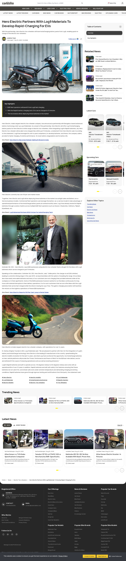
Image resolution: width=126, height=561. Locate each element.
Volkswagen (104, 514)
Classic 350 (104, 532)
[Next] (120, 147)
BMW (102, 511)
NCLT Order (5, 520)
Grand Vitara (51, 541)
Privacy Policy (63, 556)
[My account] (122, 3)
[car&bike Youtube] (3, 534)
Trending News (91, 204)
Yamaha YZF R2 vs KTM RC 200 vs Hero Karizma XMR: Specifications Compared (59, 402)
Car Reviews (59, 13)
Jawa (76, 541)
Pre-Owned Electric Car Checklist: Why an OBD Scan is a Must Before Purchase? (109, 60)
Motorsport (73, 13)
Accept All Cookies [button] (89, 556)
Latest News (8, 13)
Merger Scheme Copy (25, 518)
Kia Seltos (51, 532)
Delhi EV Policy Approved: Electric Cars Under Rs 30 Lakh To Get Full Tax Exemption (109, 89)
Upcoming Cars (112, 13)
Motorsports (91, 218)
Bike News (46, 13)
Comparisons (91, 215)
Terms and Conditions (8, 522)
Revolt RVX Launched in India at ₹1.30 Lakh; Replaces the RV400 (108, 80)
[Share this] (81, 39)
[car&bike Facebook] (12, 534)
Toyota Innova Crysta (54, 544)
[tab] (7, 425)
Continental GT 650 (107, 538)
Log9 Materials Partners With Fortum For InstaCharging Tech (31, 212)
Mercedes (104, 517)
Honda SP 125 (105, 547)
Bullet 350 (104, 550)
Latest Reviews (22, 13)
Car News (35, 13)
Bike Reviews (86, 13)
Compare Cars (52, 508)
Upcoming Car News (93, 221)
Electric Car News (92, 210)
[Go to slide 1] (98, 191)
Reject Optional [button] (102, 556)
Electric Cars (51, 499)
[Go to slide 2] (58, 408)
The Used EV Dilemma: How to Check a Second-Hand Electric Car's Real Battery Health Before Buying (109, 99)
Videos (77, 511)
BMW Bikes (78, 538)
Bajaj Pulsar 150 (105, 541)
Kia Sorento (93, 179)
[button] (115, 556)
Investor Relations (24, 520)
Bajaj (76, 547)
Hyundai (103, 499)
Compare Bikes (52, 511)
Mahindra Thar (52, 529)
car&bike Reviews (80, 502)
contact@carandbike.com (33, 505)
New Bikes (51, 496)
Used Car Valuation (53, 520)
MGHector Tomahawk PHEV (113, 134)
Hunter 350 (104, 544)
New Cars (50, 493)
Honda (103, 502)
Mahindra (104, 505)
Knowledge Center (80, 514)
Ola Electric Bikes (80, 550)
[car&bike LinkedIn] (16, 534)
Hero (76, 532)
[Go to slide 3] (60, 470)
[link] (104, 59)
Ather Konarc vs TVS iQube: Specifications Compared (23, 402)
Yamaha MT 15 (105, 529)
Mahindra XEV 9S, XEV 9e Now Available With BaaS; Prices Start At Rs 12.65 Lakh (94, 402)
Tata (102, 496)
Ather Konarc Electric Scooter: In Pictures (108, 455)
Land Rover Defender (54, 535)
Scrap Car (51, 517)
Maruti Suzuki (105, 493)
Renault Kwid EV (113, 179)
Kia (102, 508)
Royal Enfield (78, 529)
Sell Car (50, 514)
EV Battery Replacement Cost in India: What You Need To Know (108, 70)
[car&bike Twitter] (8, 534)
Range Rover (51, 550)
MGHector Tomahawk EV (96, 134)
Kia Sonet (51, 547)
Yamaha (77, 535)
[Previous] (115, 147)
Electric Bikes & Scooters (55, 502)
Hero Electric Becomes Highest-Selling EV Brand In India (29, 140)
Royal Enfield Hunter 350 (108, 535)
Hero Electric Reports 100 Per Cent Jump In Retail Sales (29, 292)
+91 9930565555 (11, 505)
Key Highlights (92, 38)
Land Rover (104, 520)
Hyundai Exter (52, 538)
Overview (90, 33)
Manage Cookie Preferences (12, 545)
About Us (4, 518)
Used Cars (51, 505)
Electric (98, 13)
